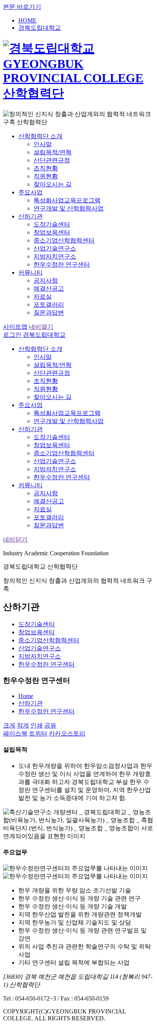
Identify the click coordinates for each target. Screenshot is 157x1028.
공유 (50, 725)
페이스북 (15, 733)
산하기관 (30, 703)
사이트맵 (15, 326)
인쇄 (36, 725)
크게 (9, 725)
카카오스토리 (67, 733)
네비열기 (41, 326)
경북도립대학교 (44, 334)
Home (25, 696)
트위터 (38, 733)
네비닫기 (15, 539)
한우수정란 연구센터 (46, 711)
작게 (23, 725)
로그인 (12, 334)
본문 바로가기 (22, 6)
